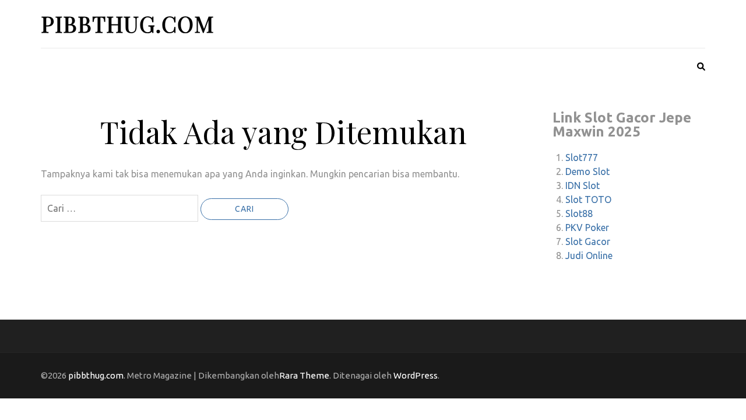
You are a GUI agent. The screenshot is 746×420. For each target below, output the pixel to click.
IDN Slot (582, 185)
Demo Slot (587, 171)
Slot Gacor (587, 241)
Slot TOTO (588, 199)
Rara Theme (304, 375)
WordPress (415, 375)
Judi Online (589, 255)
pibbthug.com (127, 23)
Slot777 (581, 157)
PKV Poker (587, 227)
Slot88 (579, 213)
